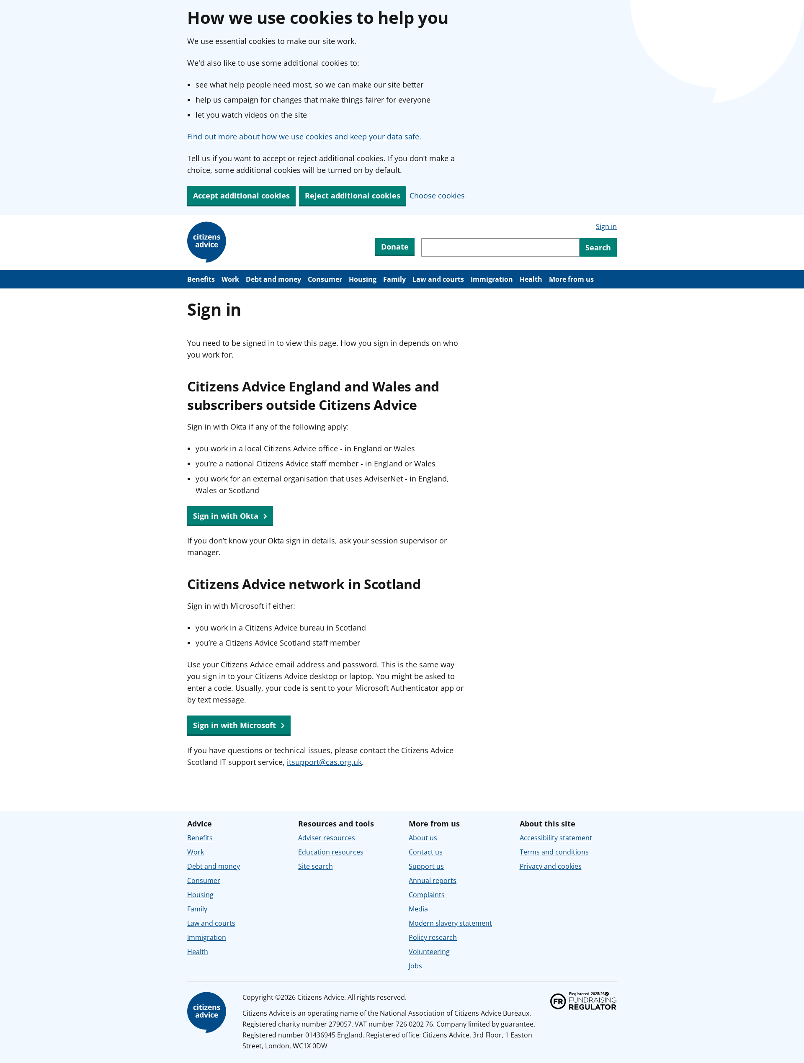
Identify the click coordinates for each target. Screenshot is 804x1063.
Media (418, 909)
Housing (362, 279)
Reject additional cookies (352, 195)
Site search (315, 866)
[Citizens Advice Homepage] (208, 242)
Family (394, 279)
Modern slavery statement (450, 923)
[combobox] (500, 247)
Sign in (606, 226)
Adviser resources (326, 837)
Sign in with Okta (226, 516)
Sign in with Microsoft (235, 725)
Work (230, 279)
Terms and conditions (554, 852)
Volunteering (429, 951)
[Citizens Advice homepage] (208, 1013)
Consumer (325, 279)
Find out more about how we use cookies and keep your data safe (303, 136)
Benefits (201, 279)
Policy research (433, 937)
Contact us (426, 852)
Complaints (427, 894)
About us (423, 837)
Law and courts (438, 279)
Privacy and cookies (551, 866)
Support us (426, 866)
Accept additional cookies (241, 195)
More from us (571, 279)
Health (531, 279)
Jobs (415, 965)
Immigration (492, 279)
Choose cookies (437, 195)
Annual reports (432, 880)
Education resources (330, 852)
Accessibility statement (556, 837)
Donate (395, 247)
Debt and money (273, 279)
